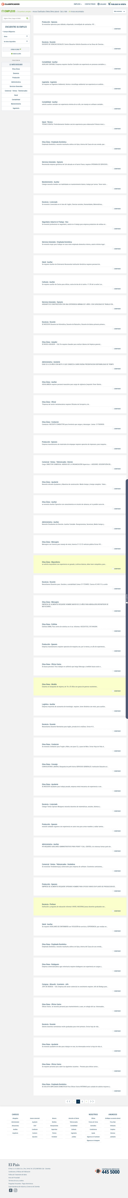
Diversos (112, 1133)
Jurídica (74, 1137)
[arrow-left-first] (68, 1102)
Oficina (93, 1118)
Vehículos (113, 1125)
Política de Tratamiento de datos (17, 1175)
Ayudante (34, 1122)
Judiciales (113, 1137)
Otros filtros (15, 49)
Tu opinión (127, 597)
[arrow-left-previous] (74, 1101)
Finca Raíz (113, 1122)
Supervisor (54, 1129)
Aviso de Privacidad (14, 1178)
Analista (15, 1129)
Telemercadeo (74, 1122)
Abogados (15, 1118)
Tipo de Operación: (16, 33)
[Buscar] (27, 18)
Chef (35, 1125)
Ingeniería (16, 108)
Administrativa (16, 82)
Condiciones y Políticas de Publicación (19, 1172)
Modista (54, 1122)
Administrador (15, 1122)
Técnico (54, 1133)
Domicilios (93, 1125)
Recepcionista (54, 1125)
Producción (16, 78)
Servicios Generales (16, 86)
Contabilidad (16, 100)
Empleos (77, 4)
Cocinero (34, 1133)
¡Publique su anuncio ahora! (112, 1118)
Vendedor (54, 1137)
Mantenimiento (16, 104)
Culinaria (73, 1129)
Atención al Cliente (74, 1118)
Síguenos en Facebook (93, 1137)
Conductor (35, 1129)
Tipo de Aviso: (16, 38)
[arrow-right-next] (86, 1101)
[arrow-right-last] (91, 1102)
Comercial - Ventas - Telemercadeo (16, 91)
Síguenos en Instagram (93, 1140)
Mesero (54, 1118)
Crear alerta (16, 54)
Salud (16, 95)
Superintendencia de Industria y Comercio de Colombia (24, 1187)
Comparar (117, 29)
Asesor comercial (35, 1118)
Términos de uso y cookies (16, 1181)
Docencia (16, 73)
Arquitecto (15, 1133)
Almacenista (15, 1125)
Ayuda (93, 1133)
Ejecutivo (34, 1137)
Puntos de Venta (93, 1122)
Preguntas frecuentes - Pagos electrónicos (20, 1184)
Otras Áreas (16, 69)
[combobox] (16, 18)
